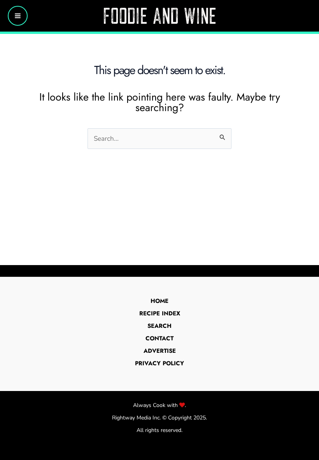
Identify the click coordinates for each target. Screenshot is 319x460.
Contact (159, 338)
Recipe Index (159, 313)
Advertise (160, 351)
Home (159, 301)
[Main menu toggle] (18, 16)
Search (159, 326)
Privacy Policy (159, 363)
